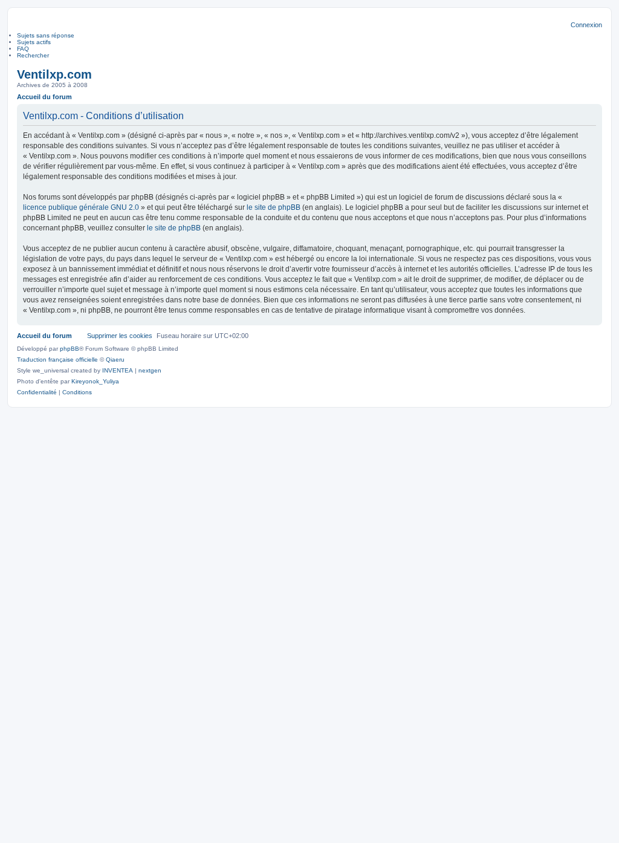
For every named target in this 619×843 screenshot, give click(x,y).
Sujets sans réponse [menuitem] (45, 35)
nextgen (149, 370)
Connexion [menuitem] (586, 24)
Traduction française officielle (57, 359)
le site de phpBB (273, 207)
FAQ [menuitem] (23, 48)
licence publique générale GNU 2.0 (81, 207)
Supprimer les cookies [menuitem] (119, 335)
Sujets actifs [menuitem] (34, 42)
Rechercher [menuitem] (33, 55)
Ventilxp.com (54, 74)
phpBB (69, 348)
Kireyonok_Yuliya (95, 381)
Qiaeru (115, 359)
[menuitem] (37, 392)
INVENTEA (117, 370)
